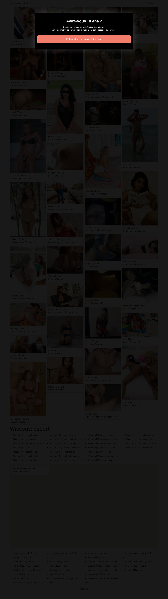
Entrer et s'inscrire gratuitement (84, 39)
